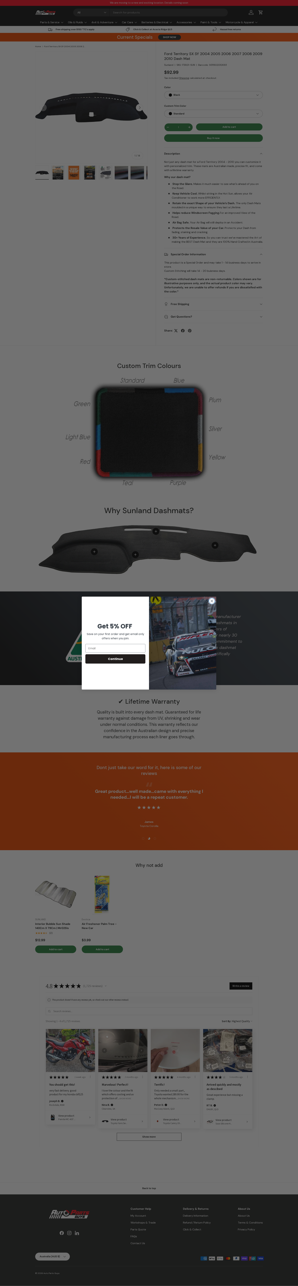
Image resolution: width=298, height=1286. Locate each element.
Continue (115, 659)
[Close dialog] (212, 601)
